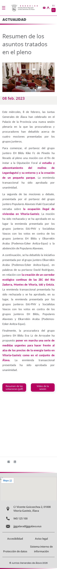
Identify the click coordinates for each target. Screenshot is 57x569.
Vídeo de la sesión (43, 387)
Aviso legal (41, 538)
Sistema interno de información (41, 549)
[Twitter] (2, 461)
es (53, 10)
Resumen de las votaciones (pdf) (14, 387)
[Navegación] (3, 7)
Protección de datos (15, 551)
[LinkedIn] (14, 461)
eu (53, 5)
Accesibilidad (15, 538)
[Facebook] (8, 461)
